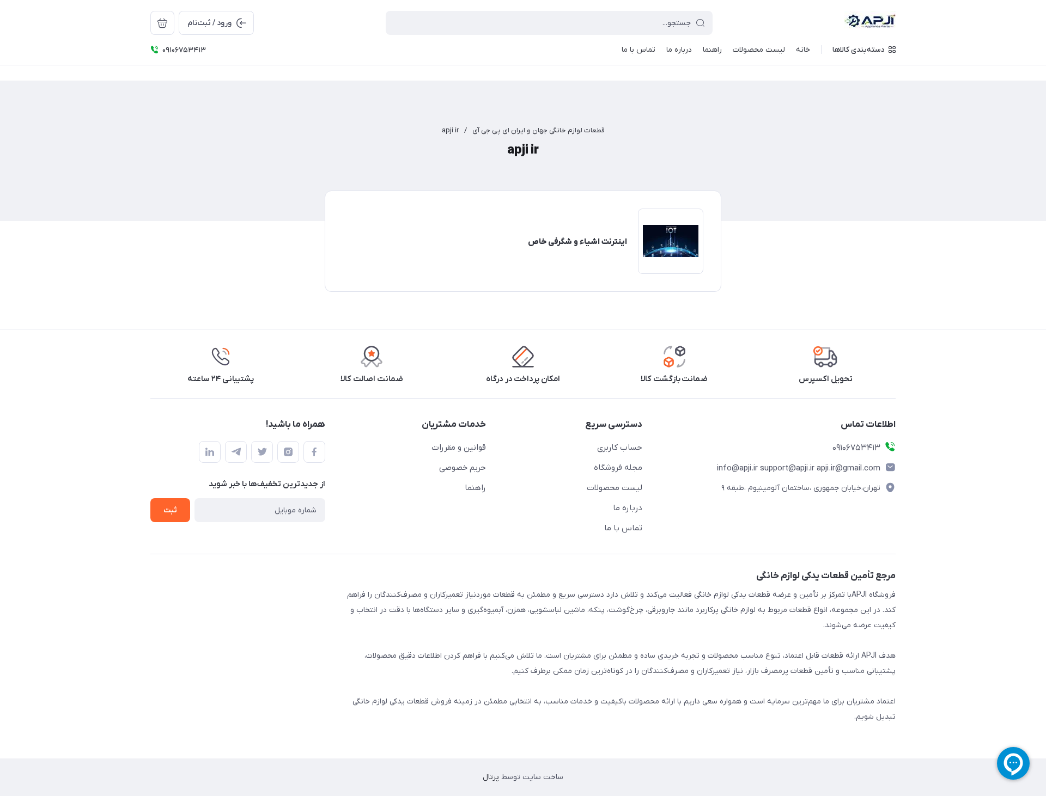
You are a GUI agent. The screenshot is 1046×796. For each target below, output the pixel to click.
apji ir (450, 130)
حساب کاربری (619, 447)
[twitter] (262, 452)
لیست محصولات (614, 487)
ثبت (170, 510)
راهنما (475, 487)
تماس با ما (623, 528)
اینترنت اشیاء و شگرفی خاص (577, 241)
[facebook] (314, 452)
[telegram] (236, 452)
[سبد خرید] (162, 23)
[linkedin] (210, 452)
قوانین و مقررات (458, 447)
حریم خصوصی (462, 467)
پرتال (491, 777)
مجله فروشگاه (618, 467)
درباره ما (627, 508)
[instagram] (288, 452)
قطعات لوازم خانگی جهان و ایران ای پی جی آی (538, 130)
